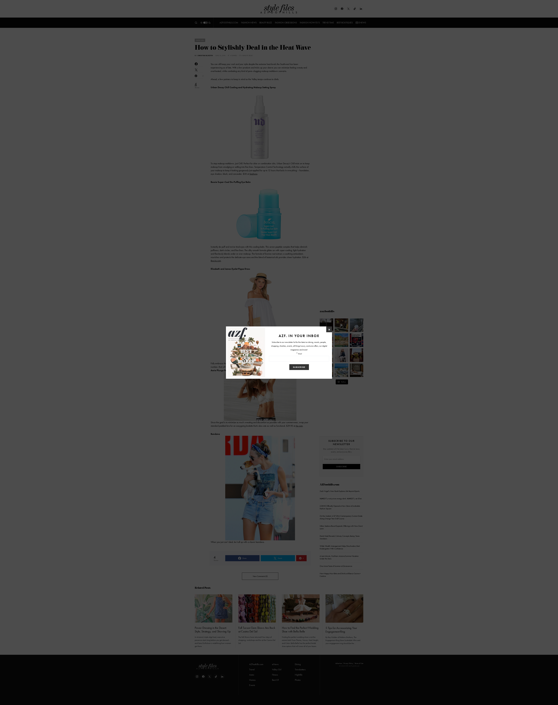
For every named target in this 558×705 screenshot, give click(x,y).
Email (300, 354)
